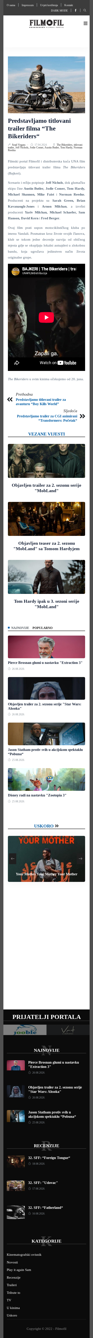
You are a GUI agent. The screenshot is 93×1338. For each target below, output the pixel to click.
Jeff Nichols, (22, 147)
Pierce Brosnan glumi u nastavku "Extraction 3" (45, 663)
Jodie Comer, (37, 147)
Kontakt (68, 5)
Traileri (12, 1285)
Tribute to (13, 1292)
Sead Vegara (19, 144)
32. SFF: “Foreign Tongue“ (49, 1158)
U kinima (13, 1308)
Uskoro (44, 825)
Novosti (12, 1262)
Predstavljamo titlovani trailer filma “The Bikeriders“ (39, 128)
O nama (11, 5)
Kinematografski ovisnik (24, 1254)
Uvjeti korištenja (49, 5)
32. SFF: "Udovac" (43, 1183)
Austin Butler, (52, 147)
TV (9, 1300)
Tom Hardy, (67, 147)
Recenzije (46, 1145)
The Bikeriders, (65, 144)
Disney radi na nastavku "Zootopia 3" (37, 795)
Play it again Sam (19, 1270)
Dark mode (59, 10)
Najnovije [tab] (20, 628)
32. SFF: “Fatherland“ (45, 1208)
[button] (85, 23)
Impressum (28, 5)
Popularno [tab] (43, 628)
